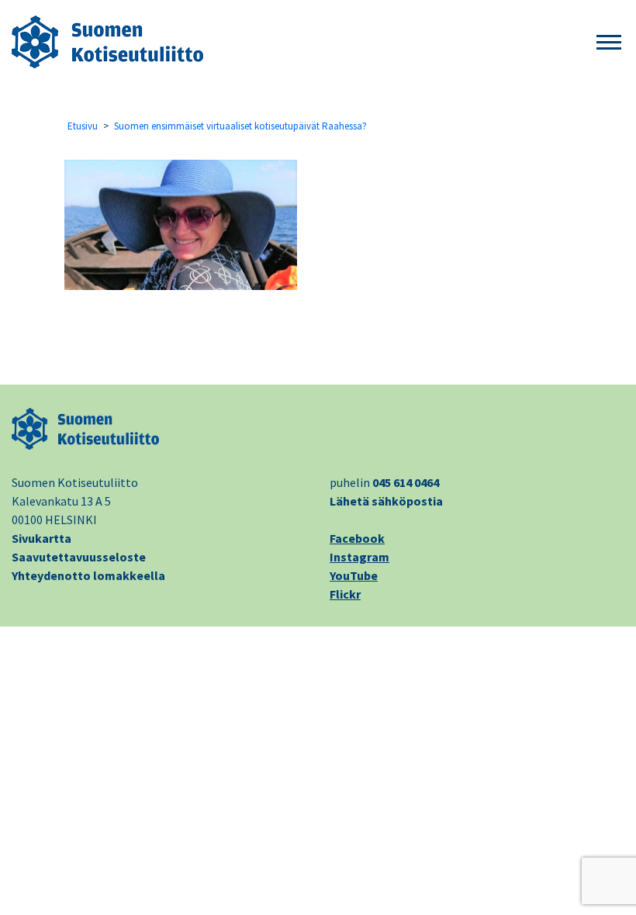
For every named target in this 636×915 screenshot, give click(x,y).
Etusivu (82, 126)
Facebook (357, 538)
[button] (608, 43)
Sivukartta (41, 538)
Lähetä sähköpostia (386, 501)
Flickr (345, 594)
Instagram (359, 557)
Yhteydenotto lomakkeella (88, 575)
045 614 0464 (405, 482)
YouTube (354, 575)
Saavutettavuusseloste (79, 557)
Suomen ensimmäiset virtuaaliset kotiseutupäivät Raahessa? (240, 126)
